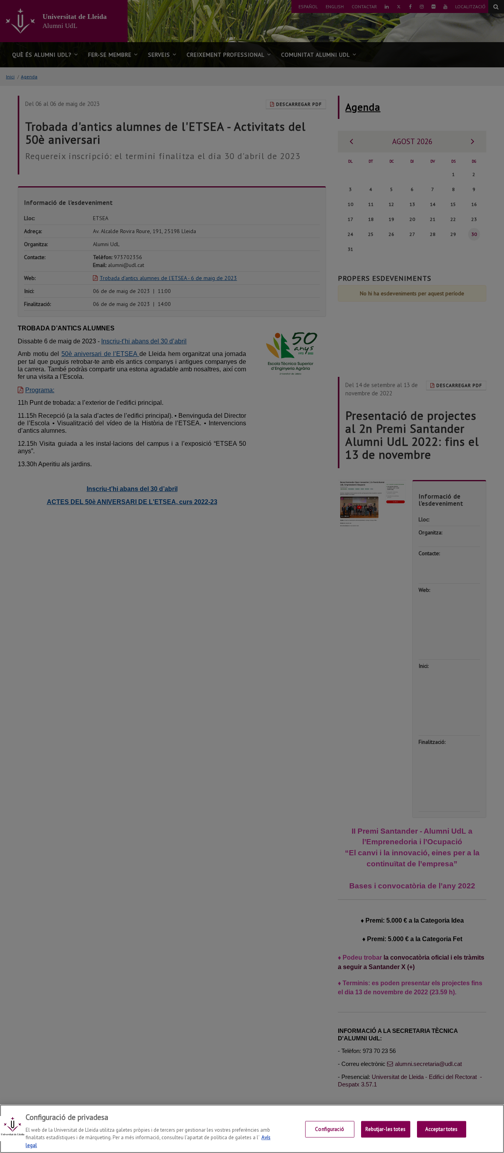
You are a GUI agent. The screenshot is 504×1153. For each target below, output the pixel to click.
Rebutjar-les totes (385, 1129)
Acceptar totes (441, 1129)
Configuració (329, 1129)
